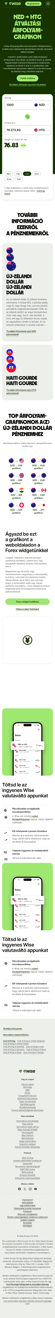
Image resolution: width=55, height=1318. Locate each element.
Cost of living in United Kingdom (31, 1041)
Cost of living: (9, 1041)
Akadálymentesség (27, 1107)
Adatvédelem (27, 1202)
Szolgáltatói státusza (27, 1096)
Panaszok (27, 1211)
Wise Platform (28, 1135)
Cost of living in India (35, 1046)
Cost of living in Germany (14, 1049)
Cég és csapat (27, 1084)
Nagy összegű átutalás (27, 1129)
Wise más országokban (27, 1214)
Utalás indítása (27, 78)
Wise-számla (27, 1124)
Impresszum (27, 1200)
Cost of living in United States (16, 1044)
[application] (24, 159)
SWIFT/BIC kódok (27, 1169)
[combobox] (41, 105)
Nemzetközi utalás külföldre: (16, 1035)
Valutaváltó (27, 1163)
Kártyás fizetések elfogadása (27, 1147)
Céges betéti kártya (27, 1141)
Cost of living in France (36, 1049)
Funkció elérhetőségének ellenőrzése (27, 1110)
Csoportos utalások (27, 1144)
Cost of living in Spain (12, 1052)
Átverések (27, 1223)
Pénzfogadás (27, 1132)
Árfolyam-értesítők (27, 1175)
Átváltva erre (9, 123)
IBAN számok (27, 1172)
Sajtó (27, 1090)
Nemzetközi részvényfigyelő (27, 1166)
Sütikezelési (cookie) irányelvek (27, 1208)
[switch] (27, 116)
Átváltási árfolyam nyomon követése (27, 84)
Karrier (27, 1093)
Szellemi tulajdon (27, 1220)
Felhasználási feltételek (27, 609)
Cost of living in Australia (13, 1046)
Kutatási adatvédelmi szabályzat (27, 1160)
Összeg (7, 98)
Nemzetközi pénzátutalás (27, 1121)
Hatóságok (27, 1225)
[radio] (8, 174)
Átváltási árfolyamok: (12, 1028)
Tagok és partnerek (27, 1101)
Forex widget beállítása (27, 601)
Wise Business (27, 1138)
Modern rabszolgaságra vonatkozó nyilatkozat (27, 1217)
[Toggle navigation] (48, 3)
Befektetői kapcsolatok (27, 1098)
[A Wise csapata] (13, 3)
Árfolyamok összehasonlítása (27, 1178)
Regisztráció (33, 3)
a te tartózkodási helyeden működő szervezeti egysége (27, 1301)
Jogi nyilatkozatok (28, 1205)
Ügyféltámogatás (27, 1104)
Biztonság (27, 1087)
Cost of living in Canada (33, 1052)
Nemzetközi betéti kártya (28, 1127)
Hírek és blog (27, 1158)
